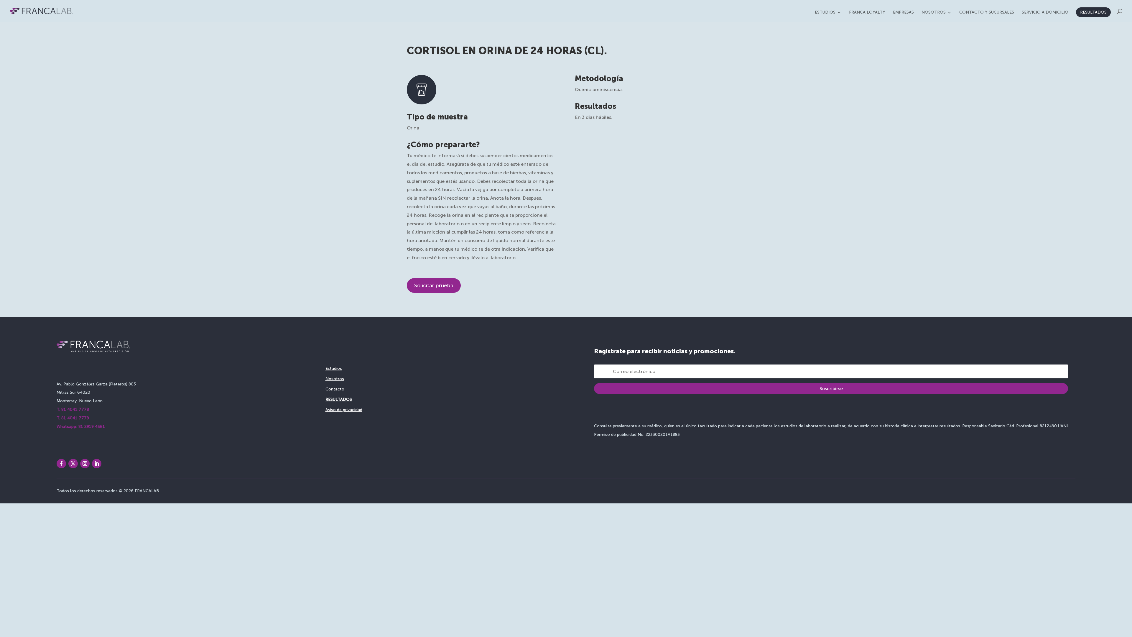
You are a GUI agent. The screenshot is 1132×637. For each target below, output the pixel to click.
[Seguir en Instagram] (85, 463)
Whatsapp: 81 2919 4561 (81, 426)
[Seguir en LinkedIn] (96, 463)
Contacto (334, 389)
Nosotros (934, 12)
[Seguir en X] (73, 463)
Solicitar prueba (433, 285)
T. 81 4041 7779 (73, 418)
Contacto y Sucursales (986, 12)
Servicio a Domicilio (1045, 12)
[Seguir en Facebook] (61, 463)
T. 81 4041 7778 (73, 409)
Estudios (825, 12)
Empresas (903, 12)
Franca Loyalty (867, 12)
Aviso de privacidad (343, 409)
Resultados (1093, 12)
